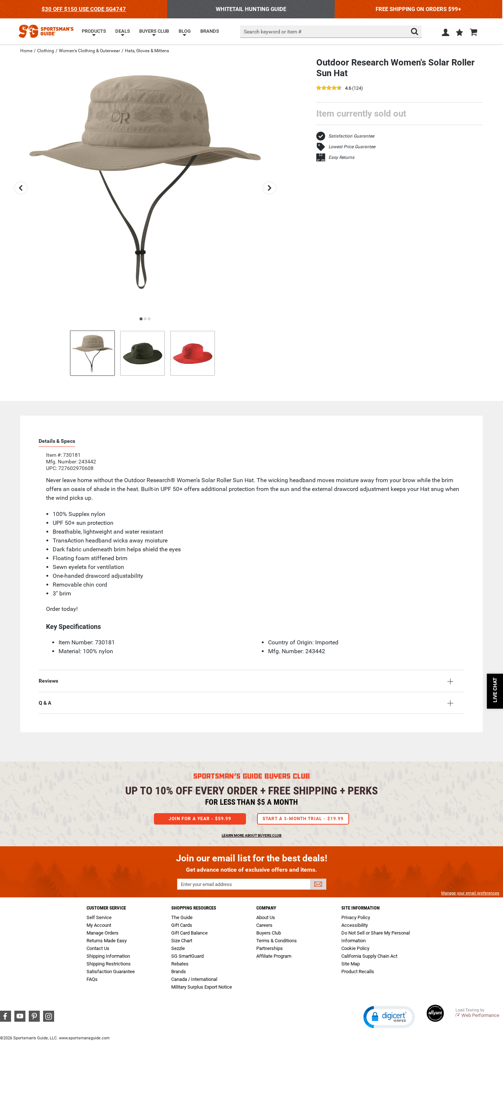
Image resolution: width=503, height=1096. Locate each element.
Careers (264, 925)
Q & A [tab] (45, 703)
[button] (459, 33)
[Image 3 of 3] (192, 353)
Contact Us (98, 948)
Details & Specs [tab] (57, 441)
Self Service (99, 917)
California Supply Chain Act (369, 956)
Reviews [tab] (48, 681)
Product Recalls (357, 971)
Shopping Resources (193, 908)
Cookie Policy (355, 948)
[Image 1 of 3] (92, 353)
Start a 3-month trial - (303, 818)
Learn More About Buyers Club (251, 835)
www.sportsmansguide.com (84, 1038)
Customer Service (106, 908)
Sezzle (178, 948)
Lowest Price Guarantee (351, 146)
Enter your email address (206, 884)
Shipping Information (108, 956)
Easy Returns (341, 157)
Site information (360, 908)
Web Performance (480, 1015)
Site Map (350, 964)
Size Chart (181, 940)
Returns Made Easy (107, 940)
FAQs (92, 979)
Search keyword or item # (273, 32)
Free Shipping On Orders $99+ (418, 9)
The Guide (182, 917)
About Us (265, 917)
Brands (178, 971)
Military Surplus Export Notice (201, 987)
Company (266, 908)
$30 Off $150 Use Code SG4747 (84, 9)
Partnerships (269, 948)
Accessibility (354, 925)
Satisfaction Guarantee (351, 136)
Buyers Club (268, 933)
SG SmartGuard (187, 956)
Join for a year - (200, 818)
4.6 (348, 88)
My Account (99, 925)
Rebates (180, 964)
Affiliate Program (273, 956)
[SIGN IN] (445, 34)
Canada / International (194, 979)
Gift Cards (181, 925)
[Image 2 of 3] (142, 353)
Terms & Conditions (276, 940)
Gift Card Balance (189, 933)
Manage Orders (103, 933)
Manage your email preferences (470, 893)
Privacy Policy (355, 917)
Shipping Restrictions (109, 964)
